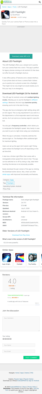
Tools (14, 7)
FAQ (31, 373)
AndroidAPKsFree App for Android (28, 380)
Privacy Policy (32, 387)
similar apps (6, 174)
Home (4, 7)
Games (27, 373)
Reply (37, 303)
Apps (9, 7)
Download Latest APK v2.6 (21, 56)
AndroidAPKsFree (15, 387)
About (25, 387)
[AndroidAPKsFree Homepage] (6, 3)
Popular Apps (18, 379)
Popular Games (28, 379)
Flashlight (10, 183)
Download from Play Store (21, 235)
